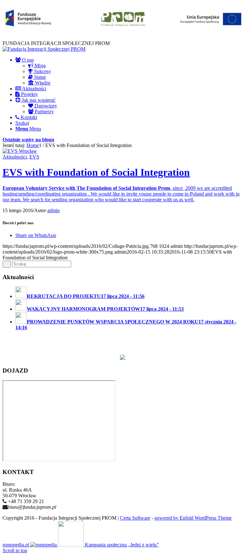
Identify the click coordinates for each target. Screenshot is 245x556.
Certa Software (135, 518)
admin (53, 210)
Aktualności (15, 156)
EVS (34, 156)
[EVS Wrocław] (20, 151)
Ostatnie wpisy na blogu (28, 139)
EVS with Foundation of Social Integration (96, 172)
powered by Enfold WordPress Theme (193, 518)
